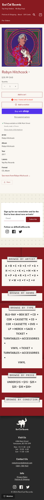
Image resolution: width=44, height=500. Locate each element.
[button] (35, 15)
